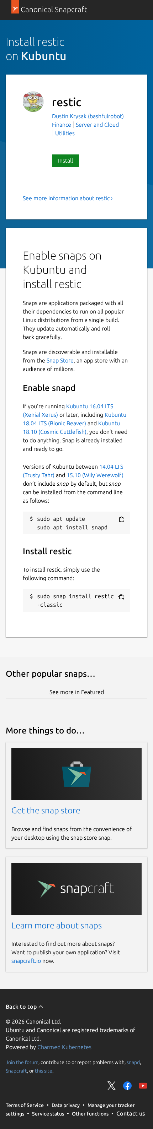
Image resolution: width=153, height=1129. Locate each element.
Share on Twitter (111, 1085)
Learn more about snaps (56, 925)
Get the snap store (45, 810)
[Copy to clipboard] (121, 519)
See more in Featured (76, 692)
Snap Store (60, 360)
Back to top (22, 1006)
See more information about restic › (68, 198)
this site (43, 1070)
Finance (61, 124)
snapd (133, 1062)
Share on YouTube (143, 1085)
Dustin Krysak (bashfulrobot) (88, 116)
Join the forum (22, 1062)
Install (65, 160)
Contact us (130, 1113)
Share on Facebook (127, 1085)
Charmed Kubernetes (64, 1047)
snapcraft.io (26, 961)
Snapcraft (16, 1070)
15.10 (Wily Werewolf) (95, 475)
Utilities (65, 133)
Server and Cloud (97, 124)
